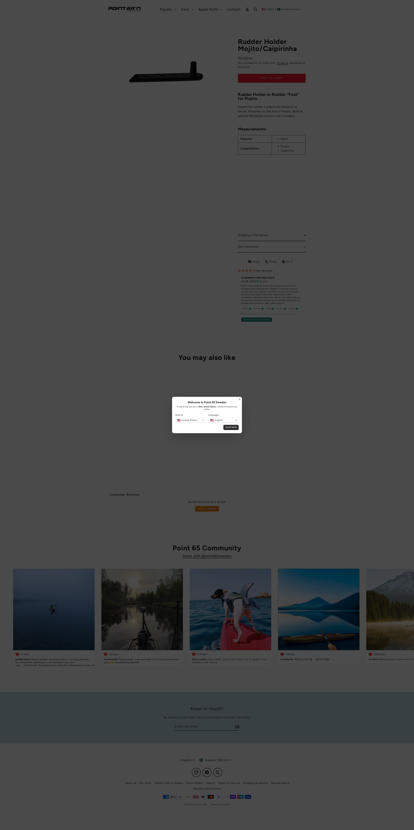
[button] (190, 420)
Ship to (179, 415)
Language (213, 415)
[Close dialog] (239, 399)
